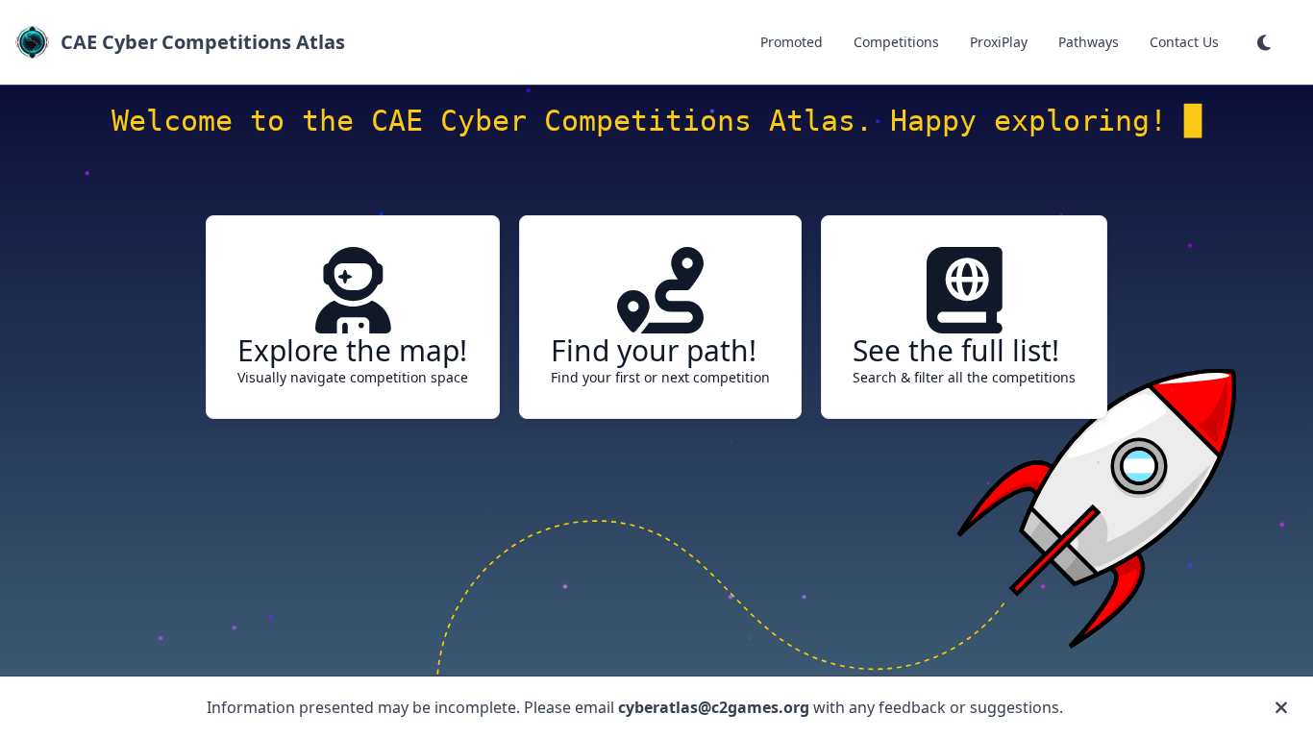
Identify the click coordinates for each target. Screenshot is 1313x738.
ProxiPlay (999, 42)
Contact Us (1184, 42)
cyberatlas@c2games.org (713, 707)
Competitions (896, 42)
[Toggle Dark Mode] (1266, 42)
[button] (1266, 42)
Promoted (791, 42)
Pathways (1088, 42)
